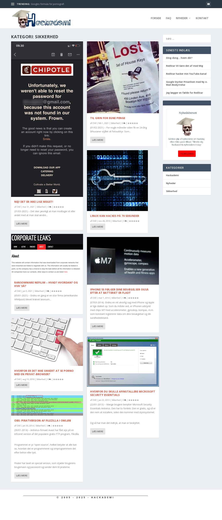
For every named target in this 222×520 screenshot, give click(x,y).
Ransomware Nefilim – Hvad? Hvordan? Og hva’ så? (46, 284)
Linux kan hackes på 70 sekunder (114, 216)
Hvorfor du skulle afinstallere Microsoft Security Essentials (122, 393)
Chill (18, 207)
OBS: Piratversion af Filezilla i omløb (42, 420)
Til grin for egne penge (107, 118)
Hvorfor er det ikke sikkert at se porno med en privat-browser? (44, 372)
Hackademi (172, 175)
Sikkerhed (41, 207)
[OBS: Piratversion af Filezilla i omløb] (47, 405)
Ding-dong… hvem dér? (179, 57)
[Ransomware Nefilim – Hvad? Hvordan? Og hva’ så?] (47, 256)
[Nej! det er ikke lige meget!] (47, 119)
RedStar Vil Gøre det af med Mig (184, 65)
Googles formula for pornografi (47, 4)
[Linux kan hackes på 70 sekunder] (117, 180)
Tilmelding (187, 153)
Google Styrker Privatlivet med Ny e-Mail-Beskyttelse (187, 83)
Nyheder (182, 18)
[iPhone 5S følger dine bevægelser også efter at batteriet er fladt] (123, 261)
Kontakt (202, 18)
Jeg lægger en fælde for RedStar (184, 92)
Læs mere (21, 223)
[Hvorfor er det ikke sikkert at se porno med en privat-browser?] (47, 342)
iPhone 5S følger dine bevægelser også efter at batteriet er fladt (119, 291)
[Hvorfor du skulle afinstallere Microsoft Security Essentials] (123, 362)
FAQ (168, 18)
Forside (156, 18)
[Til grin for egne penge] (123, 77)
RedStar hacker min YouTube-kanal (186, 73)
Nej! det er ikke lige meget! (33, 202)
